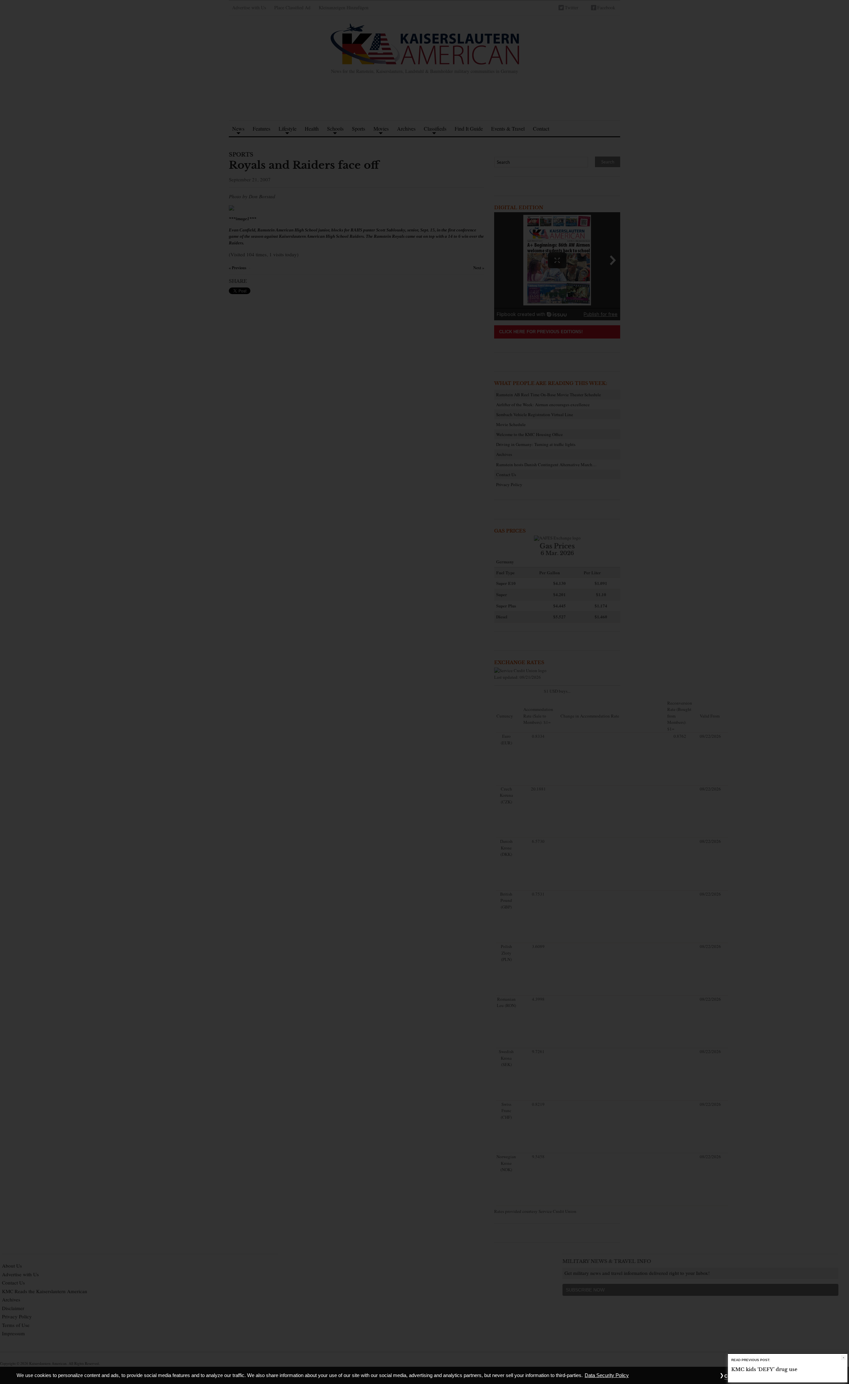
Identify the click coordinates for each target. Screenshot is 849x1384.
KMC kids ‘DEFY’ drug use (764, 1370)
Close (843, 1357)
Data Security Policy (607, 1375)
